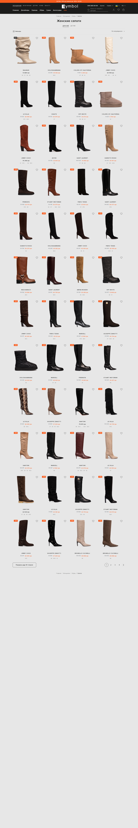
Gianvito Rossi (110, 158)
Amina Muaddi (82, 290)
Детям (35, 5)
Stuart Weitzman (54, 202)
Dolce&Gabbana (54, 70)
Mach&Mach (26, 290)
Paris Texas (82, 202)
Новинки (16, 10)
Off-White (82, 114)
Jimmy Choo (110, 70)
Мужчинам (27, 5)
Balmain (26, 70)
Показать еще (24, 565)
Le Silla (26, 114)
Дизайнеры (25, 10)
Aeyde (54, 158)
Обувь (42, 10)
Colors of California (82, 70)
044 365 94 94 (92, 6)
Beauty (47, 5)
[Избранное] (118, 10)
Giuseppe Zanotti (110, 333)
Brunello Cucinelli (82, 553)
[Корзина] (123, 10)
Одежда (34, 10)
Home (41, 5)
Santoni (82, 421)
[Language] (117, 6)
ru (123, 6)
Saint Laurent (82, 158)
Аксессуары (57, 10)
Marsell (82, 333)
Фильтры (18, 31)
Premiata (26, 202)
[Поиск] (88, 10)
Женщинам (17, 5)
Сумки (48, 10)
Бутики (102, 6)
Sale (65, 10)
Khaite (54, 114)
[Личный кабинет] (114, 10)
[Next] (123, 565)
